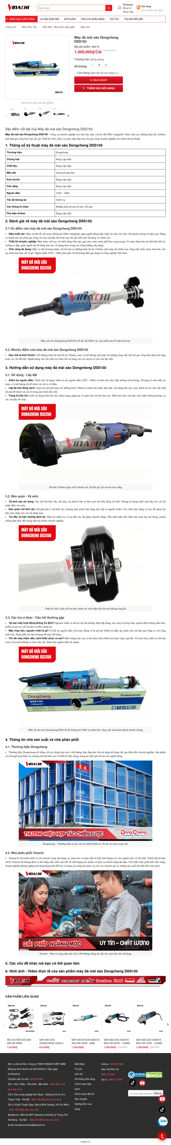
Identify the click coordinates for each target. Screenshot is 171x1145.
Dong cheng (97, 59)
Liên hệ (78, 1074)
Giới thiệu (80, 1064)
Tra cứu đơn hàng (93, 19)
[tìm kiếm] (108, 8)
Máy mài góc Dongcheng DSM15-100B (51, 1043)
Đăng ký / (127, 7)
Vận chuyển (81, 1099)
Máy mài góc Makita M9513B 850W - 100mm (117, 1041)
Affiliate (70, 19)
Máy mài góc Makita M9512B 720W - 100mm (149, 1041)
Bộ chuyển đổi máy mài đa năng (19, 1041)
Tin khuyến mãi (133, 19)
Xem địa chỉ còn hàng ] (104, 72)
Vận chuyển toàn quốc (152, 10)
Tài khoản (128, 4)
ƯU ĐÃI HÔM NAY (49, 19)
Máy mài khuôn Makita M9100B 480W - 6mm (86, 1041)
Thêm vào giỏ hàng (101, 88)
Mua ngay (100, 80)
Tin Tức (114, 19)
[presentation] (6, 115)
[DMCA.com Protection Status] (154, 1074)
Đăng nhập (128, 11)
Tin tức (78, 1069)
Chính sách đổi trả (84, 1094)
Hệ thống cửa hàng (85, 1079)
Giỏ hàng (146, 6)
